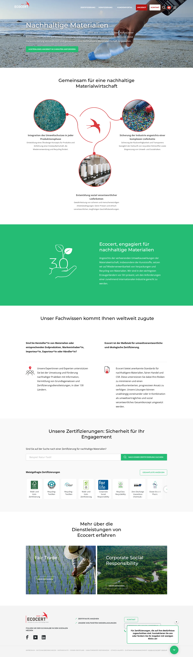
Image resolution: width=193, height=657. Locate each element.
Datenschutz (63, 650)
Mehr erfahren (45, 579)
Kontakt (131, 619)
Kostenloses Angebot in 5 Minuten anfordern (52, 49)
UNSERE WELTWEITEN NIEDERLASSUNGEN (97, 623)
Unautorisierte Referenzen (97, 650)
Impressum (30, 650)
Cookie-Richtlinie (77, 650)
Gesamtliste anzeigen (153, 472)
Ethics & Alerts (117, 650)
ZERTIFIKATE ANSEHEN (88, 619)
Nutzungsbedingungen (46, 650)
